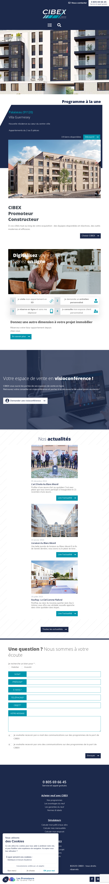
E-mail (17, 690)
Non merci (12, 871)
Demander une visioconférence (25, 401)
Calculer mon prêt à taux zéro (54, 825)
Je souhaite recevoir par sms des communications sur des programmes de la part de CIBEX (55, 746)
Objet (17, 705)
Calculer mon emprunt (54, 832)
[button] (5, 879)
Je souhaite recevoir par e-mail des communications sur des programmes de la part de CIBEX (56, 737)
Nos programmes (54, 800)
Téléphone (17, 698)
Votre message (17, 713)
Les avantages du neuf (54, 804)
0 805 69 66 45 (98, 3)
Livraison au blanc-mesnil (43, 543)
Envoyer (91, 756)
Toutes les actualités (52, 629)
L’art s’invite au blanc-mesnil (44, 484)
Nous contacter (79, 3)
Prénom (17, 682)
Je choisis (30, 871)
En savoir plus (19, 336)
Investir (28, 667)
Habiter (15, 667)
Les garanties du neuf (54, 807)
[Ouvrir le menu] (49, 25)
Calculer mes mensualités (54, 828)
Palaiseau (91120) (21, 112)
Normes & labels (54, 810)
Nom (17, 674)
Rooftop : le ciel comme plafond (46, 599)
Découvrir (90, 137)
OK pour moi (49, 871)
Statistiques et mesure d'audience (19, 860)
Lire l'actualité (65, 498)
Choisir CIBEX (88, 236)
